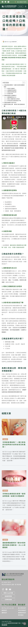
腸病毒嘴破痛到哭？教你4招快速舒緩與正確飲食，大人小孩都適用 (13, 545)
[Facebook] (2, 2)
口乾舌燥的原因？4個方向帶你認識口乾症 (14, 86)
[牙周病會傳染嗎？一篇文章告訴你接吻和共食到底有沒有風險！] (14, 420)
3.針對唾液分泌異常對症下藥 (13, 100)
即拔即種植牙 (22, 610)
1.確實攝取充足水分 (11, 97)
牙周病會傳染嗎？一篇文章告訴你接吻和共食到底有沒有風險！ (13, 444)
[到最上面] (24, 623)
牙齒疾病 (5, 439)
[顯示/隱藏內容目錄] (23, 82)
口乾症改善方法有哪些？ (10, 95)
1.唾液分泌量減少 (10, 88)
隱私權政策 (4, 625)
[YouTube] (8, 2)
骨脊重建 (20, 615)
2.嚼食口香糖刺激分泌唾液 (13, 99)
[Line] (5, 2)
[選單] (25, 6)
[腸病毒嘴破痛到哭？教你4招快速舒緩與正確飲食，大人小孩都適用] (14, 520)
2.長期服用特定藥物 (11, 90)
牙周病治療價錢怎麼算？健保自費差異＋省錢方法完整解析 (13, 495)
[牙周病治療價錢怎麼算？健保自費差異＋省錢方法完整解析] (14, 471)
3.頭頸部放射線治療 (11, 92)
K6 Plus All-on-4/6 (8, 608)
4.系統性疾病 (9, 93)
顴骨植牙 (4, 610)
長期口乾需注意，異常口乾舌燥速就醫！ (14, 105)
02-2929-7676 (21, 2)
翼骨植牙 (4, 613)
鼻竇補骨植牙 (22, 613)
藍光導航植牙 (22, 608)
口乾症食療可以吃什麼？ (10, 102)
